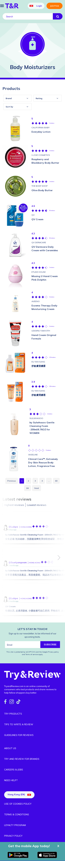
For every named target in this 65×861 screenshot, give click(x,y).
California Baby (41, 127)
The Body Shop (40, 186)
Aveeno (36, 301)
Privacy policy (53, 652)
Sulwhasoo (36, 418)
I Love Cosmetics (41, 155)
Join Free (54, 6)
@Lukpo (13, 526)
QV (33, 215)
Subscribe (50, 644)
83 (56, 481)
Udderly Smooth (41, 330)
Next (59, 558)
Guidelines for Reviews (19, 735)
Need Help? (11, 780)
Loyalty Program (15, 825)
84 (27, 488)
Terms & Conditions (16, 814)
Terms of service (31, 654)
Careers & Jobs (13, 769)
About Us (10, 748)
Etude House (39, 272)
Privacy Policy (13, 835)
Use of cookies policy (18, 803)
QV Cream (10, 606)
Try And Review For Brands (21, 758)
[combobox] (18, 98)
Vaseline (33, 454)
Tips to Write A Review (18, 724)
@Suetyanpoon (17, 562)
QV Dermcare (39, 242)
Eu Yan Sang (38, 361)
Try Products (13, 713)
